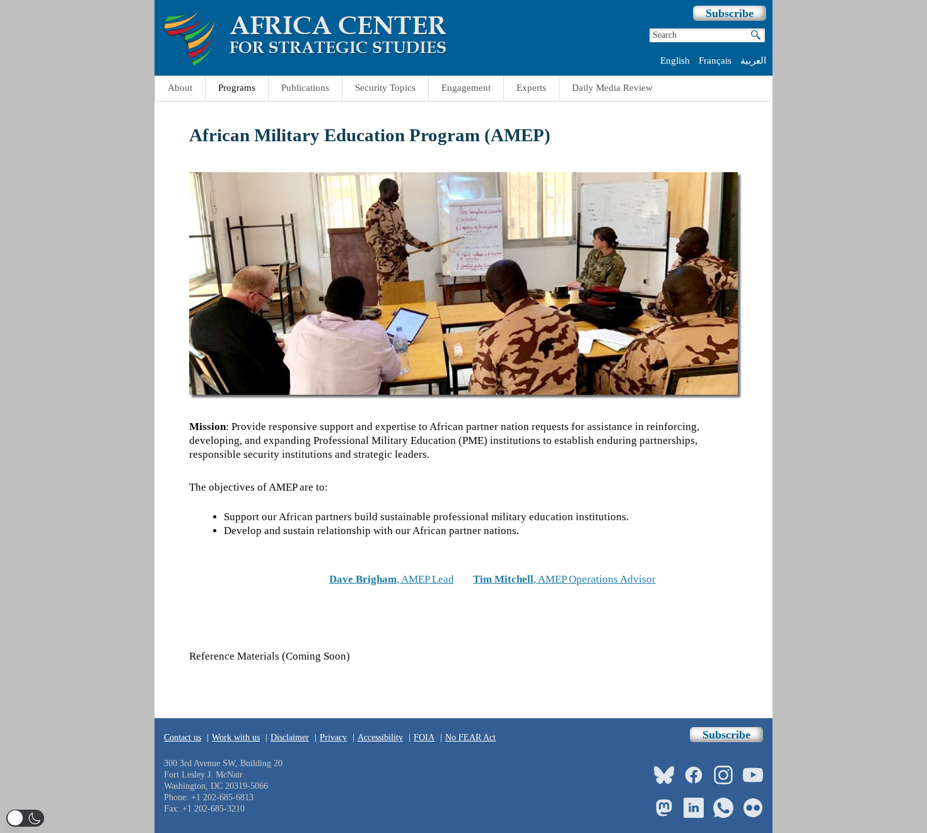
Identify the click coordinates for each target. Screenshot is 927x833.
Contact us (182, 737)
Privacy (333, 737)
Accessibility (380, 737)
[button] (25, 818)
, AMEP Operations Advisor (564, 579)
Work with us (236, 737)
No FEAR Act (470, 737)
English (675, 60)
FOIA (424, 737)
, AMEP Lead (391, 579)
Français (715, 60)
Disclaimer (290, 737)
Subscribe (730, 13)
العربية (753, 60)
